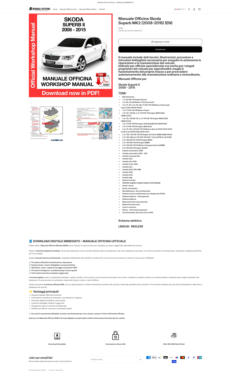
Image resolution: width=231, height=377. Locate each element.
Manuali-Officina (40, 370)
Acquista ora (160, 49)
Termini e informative (56, 370)
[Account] (194, 9)
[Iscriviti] (140, 359)
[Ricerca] (189, 9)
